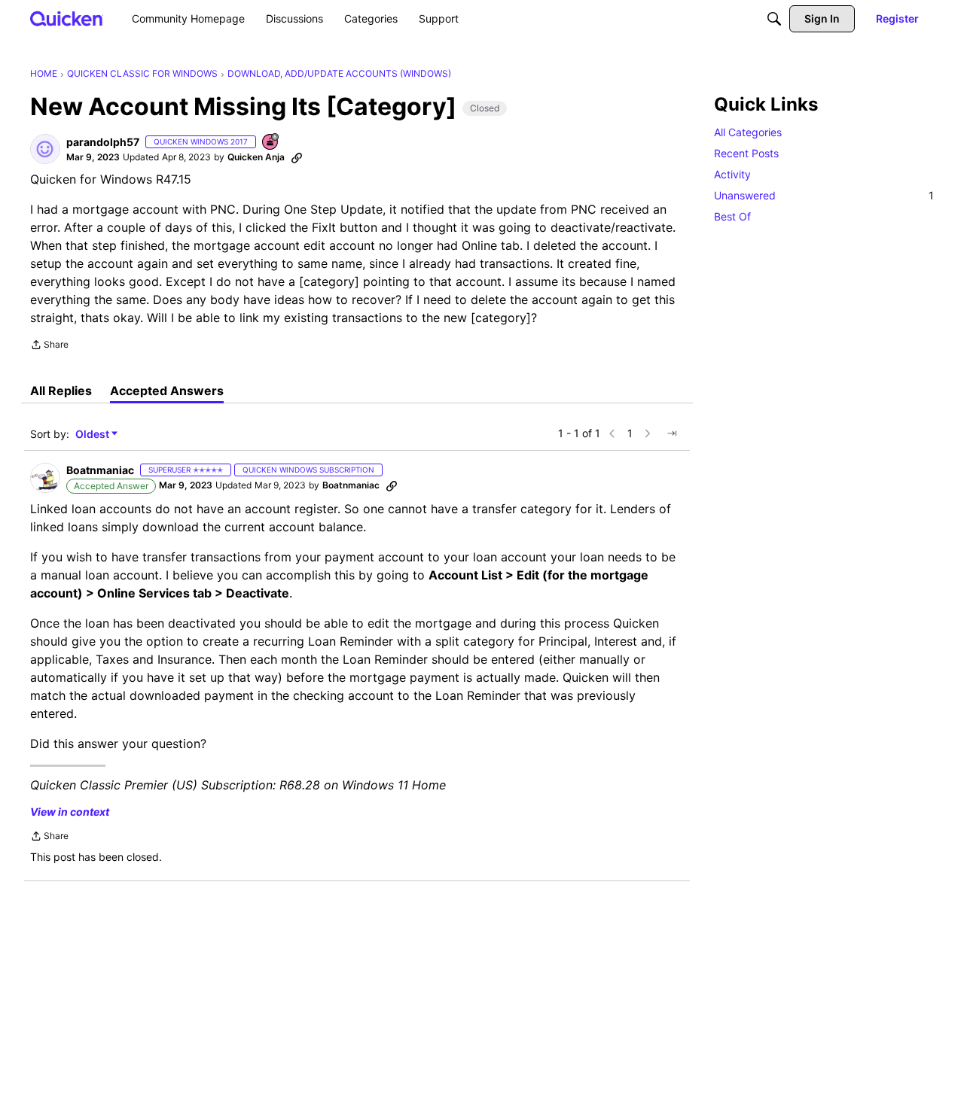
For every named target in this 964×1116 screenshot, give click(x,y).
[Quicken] (66, 18)
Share (49, 346)
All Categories (748, 132)
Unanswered (824, 195)
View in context (69, 811)
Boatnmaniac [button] (100, 470)
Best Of (732, 216)
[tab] (61, 390)
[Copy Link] (297, 157)
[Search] (774, 18)
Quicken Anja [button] (256, 157)
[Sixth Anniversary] (271, 142)
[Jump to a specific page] (672, 433)
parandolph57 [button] (102, 141)
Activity (732, 174)
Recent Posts (746, 153)
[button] (45, 149)
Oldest (93, 434)
